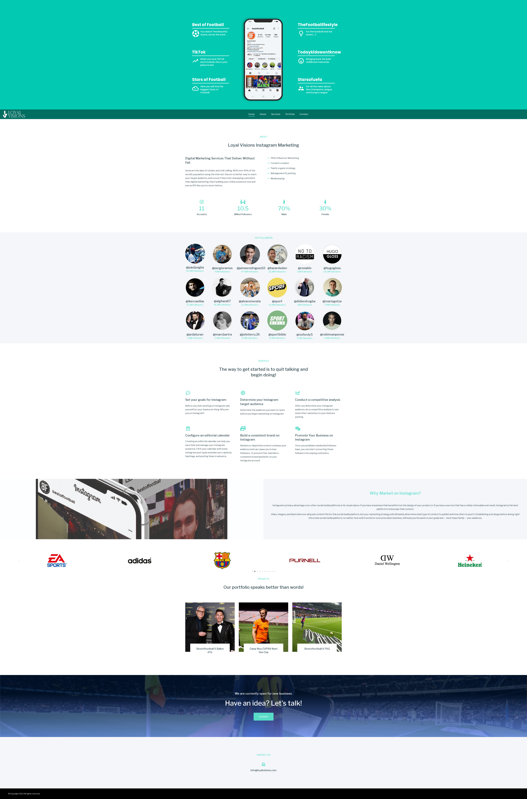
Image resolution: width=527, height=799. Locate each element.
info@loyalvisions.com (263, 770)
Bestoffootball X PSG (317, 648)
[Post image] (210, 627)
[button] (252, 571)
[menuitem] (251, 114)
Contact (263, 716)
